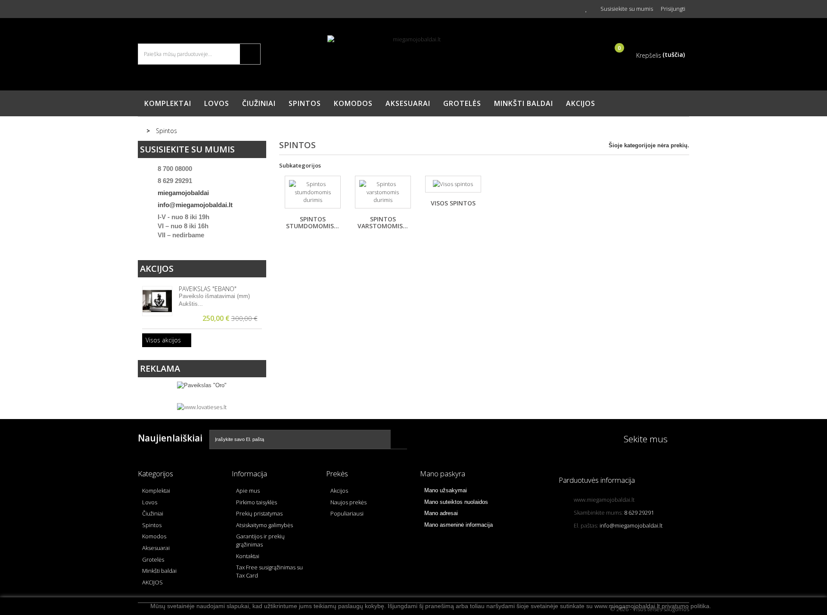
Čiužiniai (259, 103)
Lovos (216, 103)
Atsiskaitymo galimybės (264, 525)
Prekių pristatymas (259, 513)
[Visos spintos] (453, 184)
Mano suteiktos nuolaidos (456, 502)
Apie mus (248, 490)
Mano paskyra (442, 473)
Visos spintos (453, 203)
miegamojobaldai (183, 192)
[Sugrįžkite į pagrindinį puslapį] (141, 131)
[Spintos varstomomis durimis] (383, 192)
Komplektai (167, 103)
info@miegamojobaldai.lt (195, 204)
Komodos (353, 103)
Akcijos (157, 268)
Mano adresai (441, 513)
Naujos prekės (348, 502)
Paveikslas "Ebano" (207, 289)
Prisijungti (673, 8)
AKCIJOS (580, 103)
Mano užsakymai (445, 490)
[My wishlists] (586, 8)
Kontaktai (247, 556)
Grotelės (462, 103)
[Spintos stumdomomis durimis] (313, 192)
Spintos (305, 103)
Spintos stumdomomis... (312, 222)
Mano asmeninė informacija (458, 525)
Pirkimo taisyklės (256, 502)
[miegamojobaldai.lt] (413, 56)
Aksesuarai (408, 103)
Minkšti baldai (523, 103)
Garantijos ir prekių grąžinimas (260, 540)
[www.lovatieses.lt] (202, 406)
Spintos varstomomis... (383, 222)
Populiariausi (347, 513)
